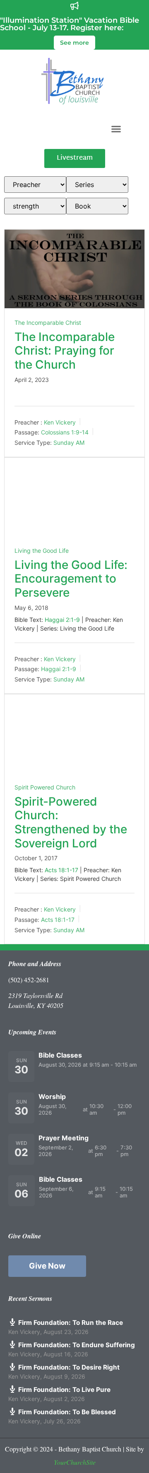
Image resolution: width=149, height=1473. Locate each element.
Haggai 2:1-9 (62, 619)
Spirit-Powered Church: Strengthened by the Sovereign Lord (70, 822)
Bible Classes (60, 1055)
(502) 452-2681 (28, 979)
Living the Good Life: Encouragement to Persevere (70, 579)
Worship (52, 1096)
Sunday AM (68, 442)
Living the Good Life (41, 550)
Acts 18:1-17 (61, 869)
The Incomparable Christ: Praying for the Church (64, 351)
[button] (116, 129)
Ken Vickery (60, 421)
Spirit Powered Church (44, 787)
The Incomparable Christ (47, 322)
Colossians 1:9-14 (65, 432)
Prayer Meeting (63, 1138)
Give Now (47, 1266)
